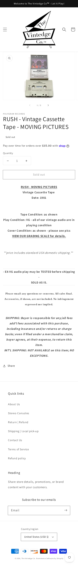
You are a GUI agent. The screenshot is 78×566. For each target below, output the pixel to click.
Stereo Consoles (18, 413)
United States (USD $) (36, 536)
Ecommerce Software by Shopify (49, 558)
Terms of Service (18, 449)
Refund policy (17, 458)
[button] (5, 29)
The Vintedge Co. (28, 558)
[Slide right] (48, 105)
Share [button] (11, 365)
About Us (14, 404)
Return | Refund (18, 422)
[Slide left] (30, 105)
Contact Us (15, 440)
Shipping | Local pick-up (23, 431)
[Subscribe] (65, 510)
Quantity (8, 153)
